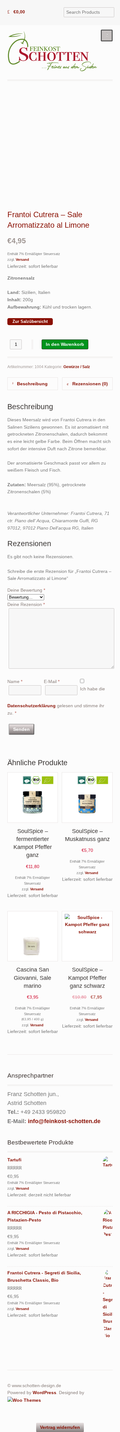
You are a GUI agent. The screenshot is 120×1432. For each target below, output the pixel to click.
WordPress (44, 1392)
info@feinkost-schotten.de (64, 1121)
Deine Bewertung (26, 590)
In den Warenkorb (65, 344)
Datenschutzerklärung (31, 705)
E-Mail (52, 681)
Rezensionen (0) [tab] (89, 383)
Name (14, 681)
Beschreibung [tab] (32, 383)
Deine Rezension (26, 604)
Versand (22, 259)
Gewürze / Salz (76, 367)
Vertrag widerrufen (60, 1427)
